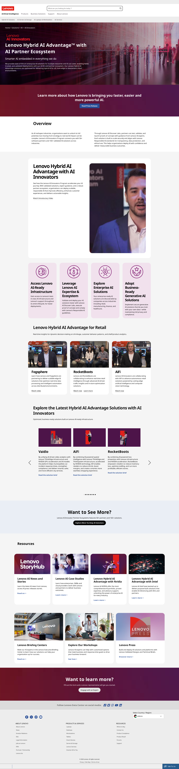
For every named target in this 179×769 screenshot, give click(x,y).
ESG (17, 737)
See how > (79, 659)
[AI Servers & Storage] (32, 19)
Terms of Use (95, 762)
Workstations (70, 733)
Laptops (68, 727)
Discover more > (133, 657)
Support (119, 743)
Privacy (82, 762)
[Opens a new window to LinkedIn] (120, 705)
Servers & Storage (71, 743)
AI (21, 28)
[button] (121, 8)
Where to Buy (121, 727)
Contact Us (120, 730)
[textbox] (148, 716)
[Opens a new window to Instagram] (112, 705)
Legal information (21, 740)
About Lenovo (20, 727)
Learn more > (68, 595)
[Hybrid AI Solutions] (15, 19)
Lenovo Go (19, 753)
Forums (119, 740)
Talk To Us (171, 766)
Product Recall (121, 737)
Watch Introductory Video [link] (43, 198)
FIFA (17, 747)
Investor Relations (21, 733)
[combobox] (83, 8)
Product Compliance (123, 733)
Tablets (68, 737)
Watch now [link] (77, 391)
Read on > (21, 593)
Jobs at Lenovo (20, 743)
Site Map (87, 762)
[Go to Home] (8, 8)
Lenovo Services (71, 747)
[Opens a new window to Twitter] (108, 705)
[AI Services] (63, 19)
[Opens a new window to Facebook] (105, 705)
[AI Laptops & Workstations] (53, 19)
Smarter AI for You (72, 750)
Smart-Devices (70, 740)
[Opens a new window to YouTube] (117, 705)
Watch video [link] (36, 391)
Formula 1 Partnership (23, 750)
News (17, 730)
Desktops (69, 730)
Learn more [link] (88, 391)
